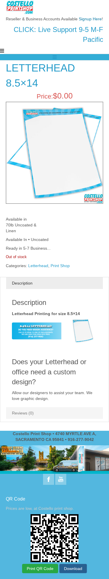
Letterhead (38, 265)
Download (73, 568)
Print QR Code (40, 568)
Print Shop (60, 265)
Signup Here (90, 19)
